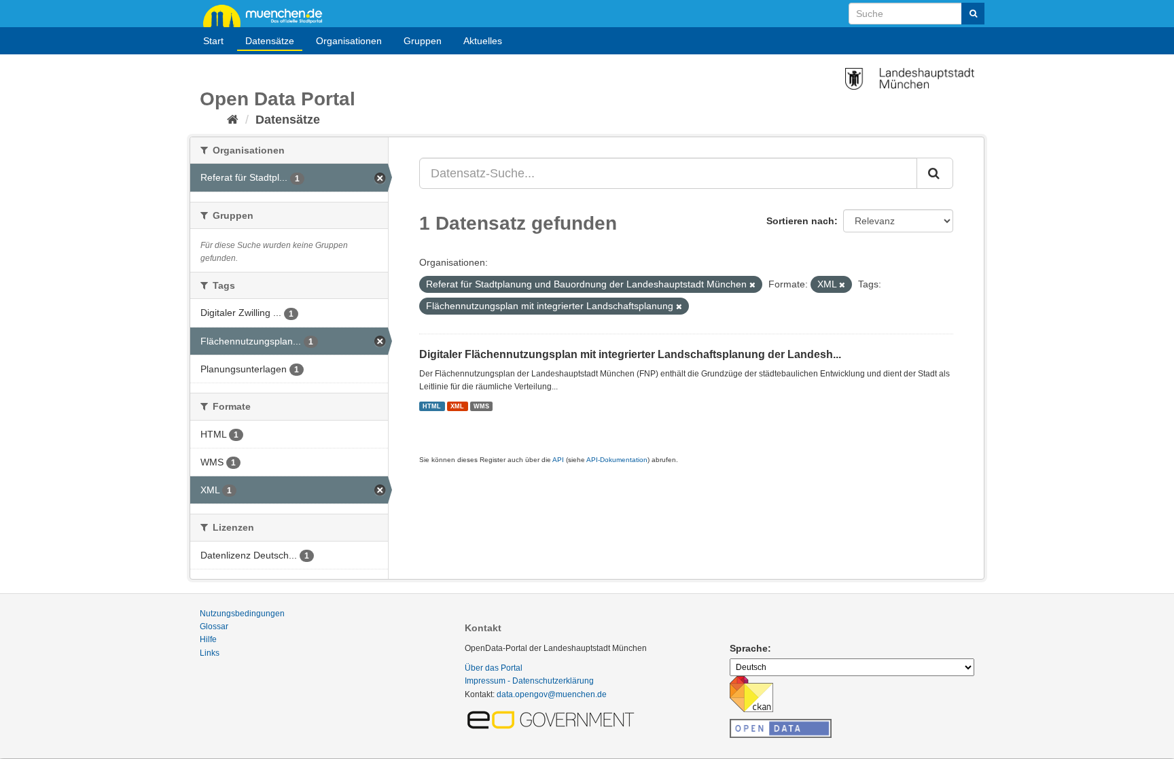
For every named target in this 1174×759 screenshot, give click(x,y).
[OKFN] (781, 724)
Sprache (749, 648)
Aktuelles (482, 40)
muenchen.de (268, 15)
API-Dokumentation (616, 459)
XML (457, 405)
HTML (432, 405)
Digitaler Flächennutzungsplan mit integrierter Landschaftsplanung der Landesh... (630, 354)
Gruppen (423, 40)
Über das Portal (493, 668)
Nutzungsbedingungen (242, 613)
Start (213, 40)
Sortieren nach (800, 220)
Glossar (214, 626)
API (558, 459)
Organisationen (349, 40)
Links (209, 653)
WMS (481, 405)
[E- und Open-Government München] (553, 719)
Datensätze (269, 40)
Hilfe (208, 639)
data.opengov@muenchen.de (552, 694)
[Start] (232, 119)
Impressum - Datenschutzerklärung (529, 681)
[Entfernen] (752, 285)
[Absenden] (972, 13)
